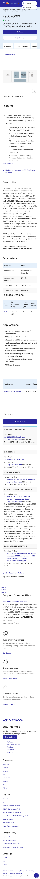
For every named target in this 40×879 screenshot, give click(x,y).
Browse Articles (9, 679)
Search (29, 3)
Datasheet (21, 32)
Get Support (7, 653)
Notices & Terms (8, 871)
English (5, 858)
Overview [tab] (7, 46)
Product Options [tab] (22, 46)
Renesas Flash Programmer (11, 806)
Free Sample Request (10, 840)
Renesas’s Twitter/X (14, 744)
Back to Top (37, 877)
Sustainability (7, 778)
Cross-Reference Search (11, 826)
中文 (4, 861)
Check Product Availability (11, 844)
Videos (5, 788)
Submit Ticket (8, 704)
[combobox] (29, 7)
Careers (5, 768)
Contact (5, 781)
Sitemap (5, 873)
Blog (4, 785)
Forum (17, 623)
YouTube (10, 742)
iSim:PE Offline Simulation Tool (12, 812)
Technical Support (9, 837)
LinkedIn (10, 752)
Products (5, 9)
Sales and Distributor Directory (13, 847)
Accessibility (30, 871)
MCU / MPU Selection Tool (11, 809)
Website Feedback (16, 873)
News (4, 774)
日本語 (5, 865)
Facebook (10, 747)
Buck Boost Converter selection (15, 601)
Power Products (8, 623)
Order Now (21, 38)
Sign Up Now (10, 737)
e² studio (5, 799)
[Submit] (24, 7)
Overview (6, 764)
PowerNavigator (8, 819)
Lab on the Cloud (8, 823)
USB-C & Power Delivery (11, 11)
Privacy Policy (19, 871)
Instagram (10, 749)
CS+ (4, 802)
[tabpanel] (20, 653)
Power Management (15, 9)
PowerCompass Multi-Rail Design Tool (15, 816)
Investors (6, 771)
